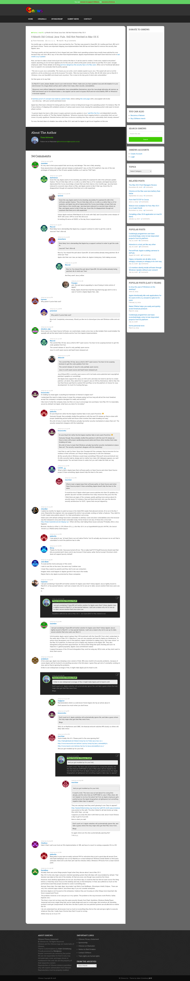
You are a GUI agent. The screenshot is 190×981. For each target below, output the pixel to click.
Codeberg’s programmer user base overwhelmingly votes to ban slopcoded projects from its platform (144, 236)
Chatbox (44, 843)
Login (133, 157)
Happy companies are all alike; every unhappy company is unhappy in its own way (145, 260)
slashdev (44, 163)
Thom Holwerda (38, 40)
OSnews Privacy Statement (48, 939)
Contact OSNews (84, 953)
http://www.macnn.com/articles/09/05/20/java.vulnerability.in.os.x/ (81, 746)
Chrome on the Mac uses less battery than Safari (144, 192)
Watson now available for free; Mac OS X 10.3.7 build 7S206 (144, 207)
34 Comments (71, 40)
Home (30, 19)
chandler (44, 509)
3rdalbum (44, 659)
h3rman (44, 299)
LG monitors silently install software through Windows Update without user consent (145, 269)
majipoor (61, 701)
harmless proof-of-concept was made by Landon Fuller (51, 99)
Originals (42, 19)
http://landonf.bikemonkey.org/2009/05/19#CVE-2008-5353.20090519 (95, 808)
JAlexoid (61, 358)
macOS (41, 32)
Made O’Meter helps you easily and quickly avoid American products (144, 307)
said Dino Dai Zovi (94, 113)
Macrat (52, 227)
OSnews (41, 978)
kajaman (44, 582)
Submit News (73, 19)
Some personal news (136, 326)
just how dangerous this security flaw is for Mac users (78, 65)
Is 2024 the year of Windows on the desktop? (142, 288)
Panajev (74, 283)
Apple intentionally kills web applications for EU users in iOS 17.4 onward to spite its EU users (145, 298)
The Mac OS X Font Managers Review (143, 185)
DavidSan (44, 870)
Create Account (136, 154)
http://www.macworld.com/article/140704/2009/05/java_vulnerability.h (82, 743)
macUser (68, 480)
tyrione (60, 196)
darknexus (54, 178)
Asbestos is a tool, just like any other (142, 244)
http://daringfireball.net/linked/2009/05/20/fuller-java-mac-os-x (80, 741)
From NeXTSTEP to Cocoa (139, 200)
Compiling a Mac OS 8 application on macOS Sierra (145, 215)
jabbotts (53, 411)
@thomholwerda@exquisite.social (68, 141)
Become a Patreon (138, 115)
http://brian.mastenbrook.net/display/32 (54, 522)
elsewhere (62, 239)
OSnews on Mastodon (86, 946)
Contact (88, 19)
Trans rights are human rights (89, 956)
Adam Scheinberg (64, 949)
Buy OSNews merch (138, 118)
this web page (85, 99)
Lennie (60, 468)
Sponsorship (57, 19)
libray (52, 548)
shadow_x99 (45, 329)
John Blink (45, 562)
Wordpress (57, 951)
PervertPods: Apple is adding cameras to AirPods (144, 252)
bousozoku (45, 393)
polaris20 (53, 311)
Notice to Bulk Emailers (87, 949)
